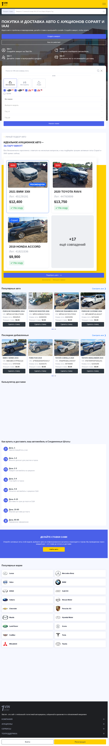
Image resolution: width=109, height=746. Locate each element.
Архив (8, 94)
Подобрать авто (52, 275)
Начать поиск (54, 124)
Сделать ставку (14, 324)
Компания (7, 719)
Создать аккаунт (53, 36)
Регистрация (80, 742)
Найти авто (53, 549)
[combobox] (54, 99)
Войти (27, 742)
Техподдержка (9, 734)
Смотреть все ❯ (99, 289)
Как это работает (53, 42)
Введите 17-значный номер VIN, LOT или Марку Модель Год (34, 11)
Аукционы (7, 724)
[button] (8, 11)
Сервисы (6, 729)
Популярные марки (12, 565)
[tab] (52, 329)
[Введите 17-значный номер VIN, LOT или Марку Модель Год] (104, 11)
